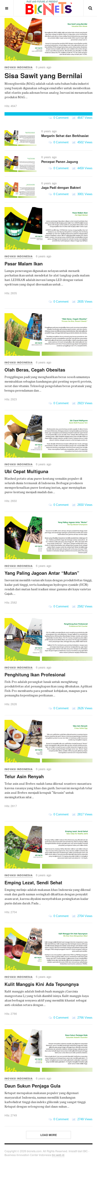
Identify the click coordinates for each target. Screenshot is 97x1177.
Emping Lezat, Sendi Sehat (33, 882)
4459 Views (84, 168)
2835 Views (84, 301)
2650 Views (84, 504)
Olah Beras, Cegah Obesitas (35, 369)
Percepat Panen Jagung (59, 161)
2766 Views (84, 1017)
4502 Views (84, 142)
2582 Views (84, 606)
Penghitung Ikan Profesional (35, 674)
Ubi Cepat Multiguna (26, 471)
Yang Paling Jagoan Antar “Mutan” (42, 573)
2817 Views (84, 814)
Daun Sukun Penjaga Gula (32, 1085)
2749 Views (84, 1119)
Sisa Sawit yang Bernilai (43, 75)
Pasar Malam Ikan (24, 263)
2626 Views (84, 708)
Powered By (11, 1164)
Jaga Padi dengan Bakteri (61, 187)
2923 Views (84, 403)
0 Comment (60, 117)
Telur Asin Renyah (24, 776)
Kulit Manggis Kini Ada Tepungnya (42, 984)
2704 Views (84, 916)
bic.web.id (58, 1155)
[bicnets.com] (48, 8)
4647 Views (84, 117)
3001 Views (84, 194)
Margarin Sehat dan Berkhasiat (65, 135)
